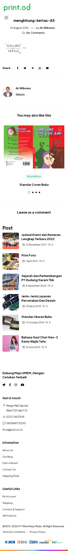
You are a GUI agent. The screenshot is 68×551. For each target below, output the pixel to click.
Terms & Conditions (13, 531)
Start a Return (10, 462)
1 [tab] (29, 192)
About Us (7, 450)
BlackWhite (34, 176)
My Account (9, 496)
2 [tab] (33, 192)
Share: (7, 68)
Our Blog (7, 456)
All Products (9, 515)
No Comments (35, 32)
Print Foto (28, 255)
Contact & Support (13, 509)
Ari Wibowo (47, 27)
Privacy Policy (38, 531)
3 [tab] (36, 192)
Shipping (7, 502)
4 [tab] (39, 192)
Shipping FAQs (10, 475)
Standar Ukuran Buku (36, 317)
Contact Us (9, 469)
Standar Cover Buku (34, 184)
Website (20, 94)
